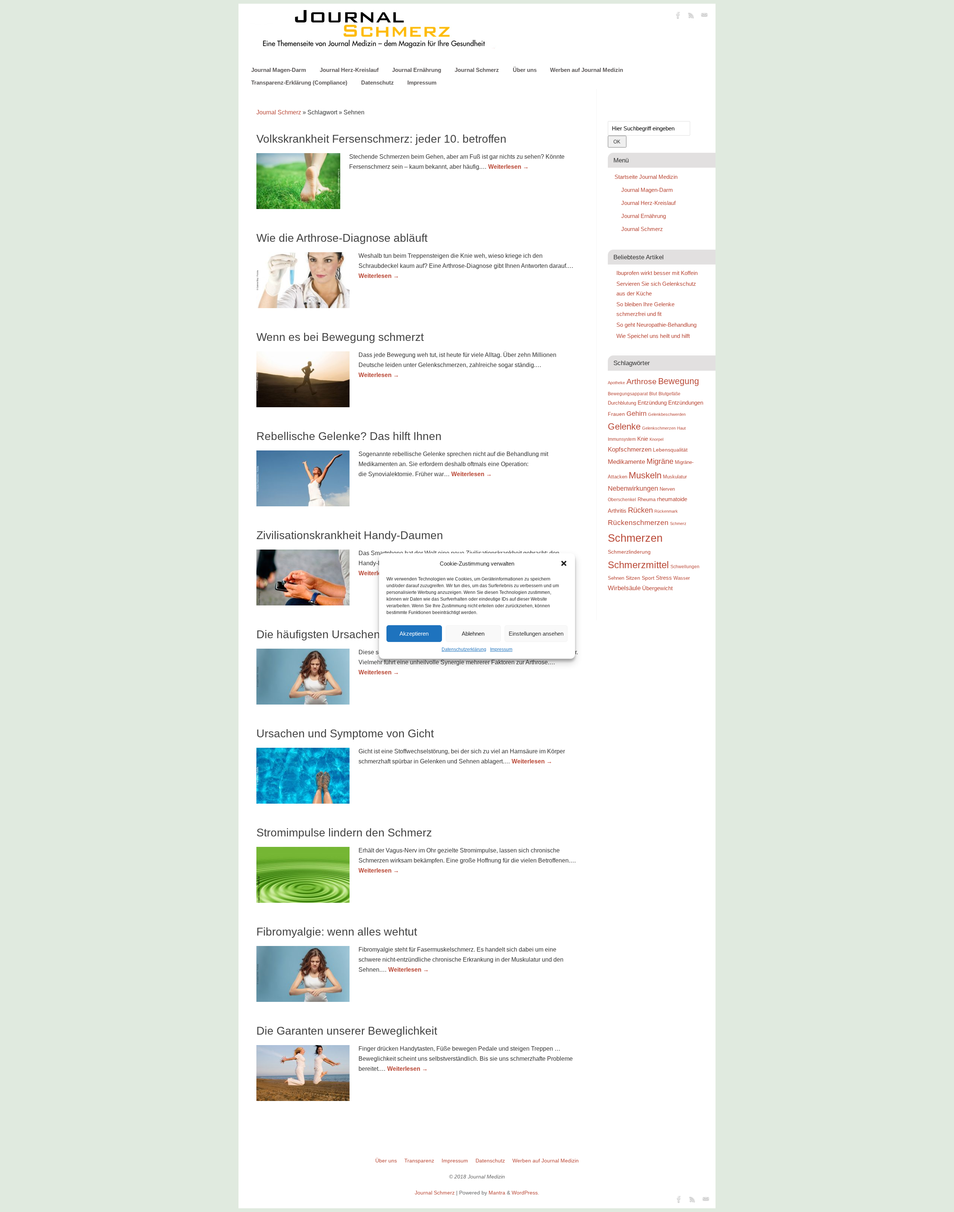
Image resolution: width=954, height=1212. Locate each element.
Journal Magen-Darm (278, 70)
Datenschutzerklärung (464, 649)
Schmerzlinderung (629, 552)
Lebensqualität (670, 450)
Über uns (525, 70)
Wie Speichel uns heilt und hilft (653, 336)
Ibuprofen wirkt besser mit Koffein (657, 273)
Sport (648, 578)
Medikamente (626, 461)
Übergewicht (657, 588)
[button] (564, 563)
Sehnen (616, 578)
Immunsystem (622, 439)
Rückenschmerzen (638, 522)
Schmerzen (635, 538)
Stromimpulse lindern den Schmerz (344, 832)
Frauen (616, 414)
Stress (664, 578)
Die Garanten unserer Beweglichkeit (346, 1031)
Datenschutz (377, 82)
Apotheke (616, 382)
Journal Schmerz (477, 70)
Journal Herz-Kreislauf (349, 70)
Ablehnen (473, 633)
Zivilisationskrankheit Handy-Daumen (349, 535)
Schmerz (678, 523)
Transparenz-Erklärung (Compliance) (299, 82)
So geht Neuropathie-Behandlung (656, 325)
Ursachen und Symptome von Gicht (345, 733)
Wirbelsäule (624, 588)
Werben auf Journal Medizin (586, 70)
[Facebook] (678, 16)
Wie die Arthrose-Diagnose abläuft (341, 238)
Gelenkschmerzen (659, 428)
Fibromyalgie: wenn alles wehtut (336, 931)
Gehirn (636, 413)
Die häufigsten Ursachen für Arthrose (348, 634)
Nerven (667, 489)
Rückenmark (666, 511)
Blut (653, 393)
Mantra (497, 1193)
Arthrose (641, 381)
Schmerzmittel (638, 564)
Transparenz (419, 1161)
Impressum (501, 649)
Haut (681, 428)
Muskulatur (675, 477)
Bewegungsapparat (628, 393)
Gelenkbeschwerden (667, 414)
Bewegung (678, 381)
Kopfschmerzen (629, 449)
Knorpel (656, 439)
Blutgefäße (669, 393)
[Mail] (704, 16)
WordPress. (525, 1193)
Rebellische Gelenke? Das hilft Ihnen (349, 436)
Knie (642, 439)
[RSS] (691, 16)
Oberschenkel (622, 499)
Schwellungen (684, 566)
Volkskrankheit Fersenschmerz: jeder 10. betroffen (381, 139)
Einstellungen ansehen (536, 633)
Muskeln (645, 475)
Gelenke (624, 426)
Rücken (640, 510)
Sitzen (633, 578)
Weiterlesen (508, 167)
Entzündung (652, 402)
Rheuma (647, 499)
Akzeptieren (414, 633)
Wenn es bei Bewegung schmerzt (340, 337)
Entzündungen (685, 402)
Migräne (660, 461)
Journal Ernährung (416, 70)
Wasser (681, 578)
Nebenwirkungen (633, 488)
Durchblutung (622, 403)
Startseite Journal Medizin (646, 177)
